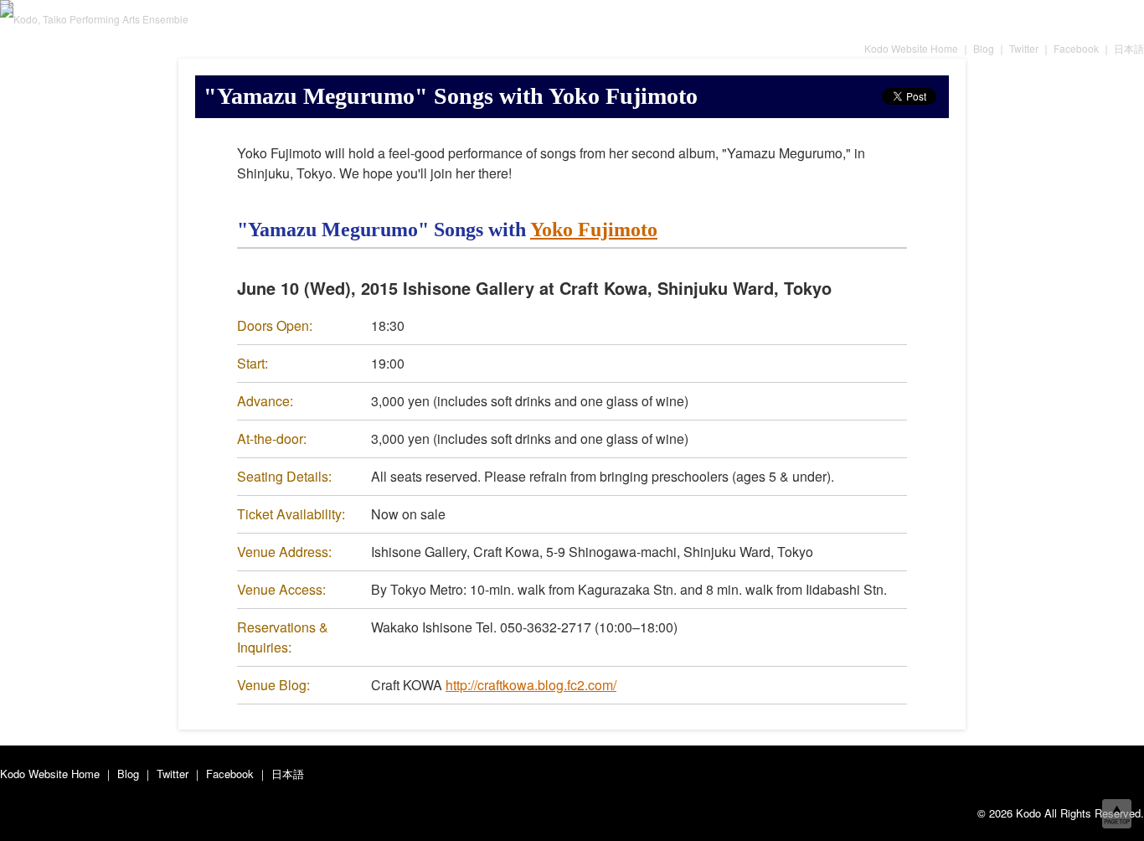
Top (1116, 813)
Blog (983, 48)
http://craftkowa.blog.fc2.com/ (531, 684)
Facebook (1076, 48)
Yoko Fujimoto (593, 229)
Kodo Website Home (911, 48)
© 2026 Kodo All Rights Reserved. (1060, 813)
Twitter (1023, 48)
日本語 (1129, 48)
